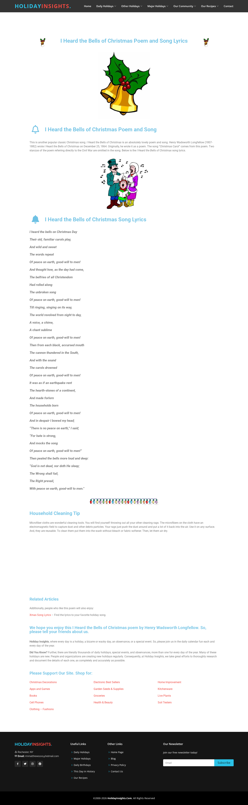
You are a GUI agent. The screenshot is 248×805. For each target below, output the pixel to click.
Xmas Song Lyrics (40, 615)
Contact (228, 6)
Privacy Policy (118, 765)
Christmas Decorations (43, 682)
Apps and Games (40, 689)
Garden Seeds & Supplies (108, 689)
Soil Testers (165, 702)
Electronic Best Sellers (107, 682)
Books (33, 695)
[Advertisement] (132, 21)
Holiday (43, 6)
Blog (113, 758)
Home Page (117, 752)
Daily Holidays (82, 752)
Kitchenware (165, 689)
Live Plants (164, 695)
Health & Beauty (103, 702)
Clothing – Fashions (42, 709)
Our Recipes (81, 778)
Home (87, 6)
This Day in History (84, 771)
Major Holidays (82, 758)
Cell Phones (37, 702)
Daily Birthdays (82, 765)
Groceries (99, 695)
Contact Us (117, 771)
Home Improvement (169, 682)
